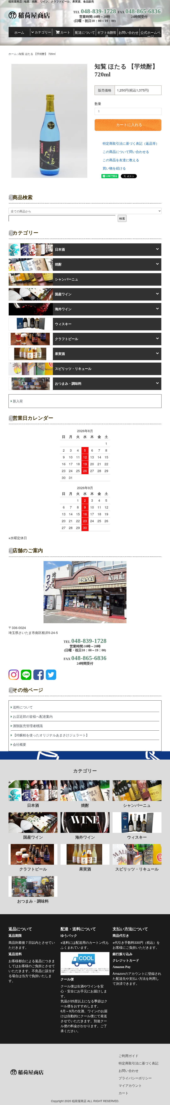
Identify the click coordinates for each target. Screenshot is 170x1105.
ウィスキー (63, 324)
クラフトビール (66, 339)
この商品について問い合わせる (126, 151)
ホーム (19, 32)
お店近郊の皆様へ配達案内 (33, 716)
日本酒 (60, 249)
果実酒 (60, 354)
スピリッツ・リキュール (73, 368)
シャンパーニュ (66, 279)
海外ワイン (63, 309)
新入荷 (18, 401)
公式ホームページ (150, 33)
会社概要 (19, 744)
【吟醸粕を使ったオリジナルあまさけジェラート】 (51, 735)
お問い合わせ (128, 32)
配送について (85, 32)
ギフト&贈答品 (106, 33)
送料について (23, 707)
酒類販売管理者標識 (28, 725)
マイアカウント (130, 1085)
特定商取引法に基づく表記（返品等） (131, 143)
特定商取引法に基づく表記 (138, 1063)
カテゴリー (43, 32)
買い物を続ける (114, 168)
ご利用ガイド (128, 1055)
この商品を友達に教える (121, 160)
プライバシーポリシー (135, 1078)
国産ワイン (63, 294)
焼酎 (58, 264)
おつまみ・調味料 (68, 383)
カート (65, 32)
